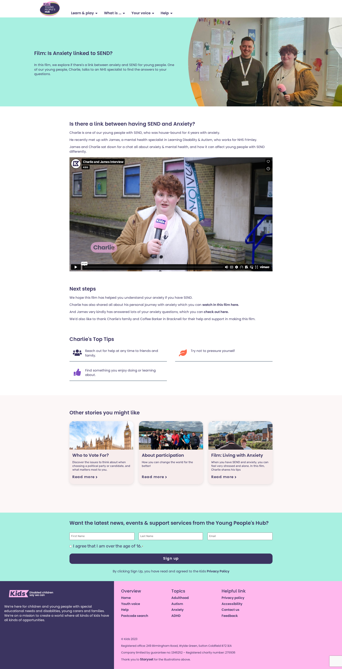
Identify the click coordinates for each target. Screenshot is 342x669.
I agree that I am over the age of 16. (108, 546)
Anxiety (177, 610)
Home (126, 598)
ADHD (176, 616)
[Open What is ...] (124, 13)
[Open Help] (171, 13)
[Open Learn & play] (96, 13)
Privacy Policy (218, 571)
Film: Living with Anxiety (237, 456)
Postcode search (134, 616)
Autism (177, 604)
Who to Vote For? (90, 456)
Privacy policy (233, 598)
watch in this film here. (220, 305)
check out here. (216, 312)
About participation (163, 456)
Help (125, 610)
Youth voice (130, 604)
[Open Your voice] (153, 13)
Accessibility (232, 604)
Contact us (230, 610)
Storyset (146, 659)
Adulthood (180, 598)
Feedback (230, 616)
